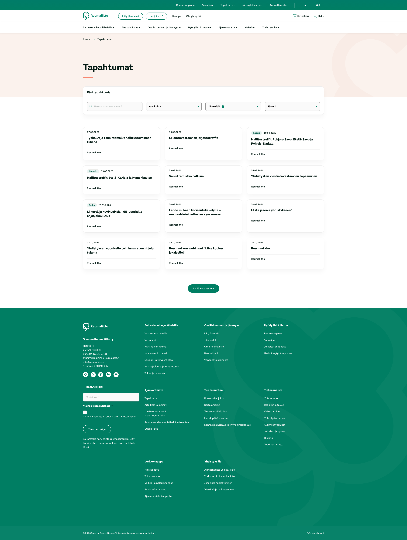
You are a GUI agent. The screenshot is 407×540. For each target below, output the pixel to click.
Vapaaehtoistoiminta (216, 360)
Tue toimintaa (130, 27)
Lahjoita (154, 16)
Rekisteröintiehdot (155, 489)
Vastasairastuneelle (156, 333)
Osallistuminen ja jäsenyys (163, 27)
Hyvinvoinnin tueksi (156, 353)
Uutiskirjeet (151, 428)
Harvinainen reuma (155, 346)
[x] (93, 374)
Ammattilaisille (278, 5)
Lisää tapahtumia (203, 288)
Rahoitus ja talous (274, 405)
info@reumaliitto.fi (93, 362)
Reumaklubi (211, 353)
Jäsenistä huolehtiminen (218, 483)
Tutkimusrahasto (273, 444)
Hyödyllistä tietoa (198, 27)
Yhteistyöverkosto (274, 418)
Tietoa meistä (273, 390)
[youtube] (116, 374)
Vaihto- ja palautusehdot (159, 483)
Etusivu (87, 39)
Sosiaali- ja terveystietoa (159, 360)
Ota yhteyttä (193, 16)
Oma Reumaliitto (214, 346)
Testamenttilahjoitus (216, 411)
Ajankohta (155, 106)
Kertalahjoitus (212, 405)
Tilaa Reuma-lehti (155, 415)
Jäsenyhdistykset (252, 5)
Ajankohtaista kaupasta (158, 496)
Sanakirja (207, 5)
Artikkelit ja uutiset (155, 405)
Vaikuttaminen (272, 411)
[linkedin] (108, 374)
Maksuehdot (152, 469)
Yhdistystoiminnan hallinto (219, 476)
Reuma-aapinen (185, 5)
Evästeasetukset (315, 533)
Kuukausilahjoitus (214, 398)
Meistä (249, 27)
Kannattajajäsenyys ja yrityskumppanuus (227, 424)
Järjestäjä (216, 106)
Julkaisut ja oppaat (275, 346)
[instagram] (85, 374)
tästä (86, 447)
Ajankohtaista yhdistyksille (219, 469)
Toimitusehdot (153, 476)
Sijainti (271, 106)
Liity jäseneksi (130, 16)
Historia (268, 438)
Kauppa (176, 16)
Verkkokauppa (154, 461)
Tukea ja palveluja (155, 373)
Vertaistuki (151, 340)
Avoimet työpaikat (274, 424)
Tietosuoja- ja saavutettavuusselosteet (135, 533)
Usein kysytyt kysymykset (278, 353)
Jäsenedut (210, 340)
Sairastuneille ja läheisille (97, 27)
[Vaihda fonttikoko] (304, 5)
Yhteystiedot (271, 398)
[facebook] (100, 374)
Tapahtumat (228, 5)
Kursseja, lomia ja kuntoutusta (162, 366)
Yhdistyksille (269, 27)
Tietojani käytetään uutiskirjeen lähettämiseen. (110, 416)
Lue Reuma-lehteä (155, 411)
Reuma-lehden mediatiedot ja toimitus (167, 422)
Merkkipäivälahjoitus (216, 418)
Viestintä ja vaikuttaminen (219, 489)
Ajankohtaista (226, 27)
